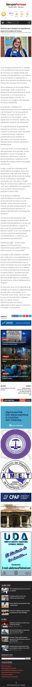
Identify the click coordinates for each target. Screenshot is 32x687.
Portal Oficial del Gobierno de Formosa (12, 670)
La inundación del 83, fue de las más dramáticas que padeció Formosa (18, 597)
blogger (28, 400)
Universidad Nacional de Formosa (11, 672)
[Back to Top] (16, 683)
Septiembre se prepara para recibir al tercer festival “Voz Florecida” (20, 623)
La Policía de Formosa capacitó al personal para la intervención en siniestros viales (14, 343)
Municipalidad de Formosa (9, 668)
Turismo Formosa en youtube (10, 677)
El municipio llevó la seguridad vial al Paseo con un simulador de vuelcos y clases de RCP (20, 647)
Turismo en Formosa (7, 674)
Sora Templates (21, 685)
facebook (22, 400)
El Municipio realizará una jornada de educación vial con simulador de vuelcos (15, 377)
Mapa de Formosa (6, 666)
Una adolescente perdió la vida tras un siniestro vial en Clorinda (15, 360)
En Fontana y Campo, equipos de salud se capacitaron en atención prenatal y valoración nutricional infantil (20, 639)
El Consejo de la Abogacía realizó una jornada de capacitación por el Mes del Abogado (20, 611)
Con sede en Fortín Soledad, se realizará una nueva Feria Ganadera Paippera (19, 631)
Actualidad (7, 34)
